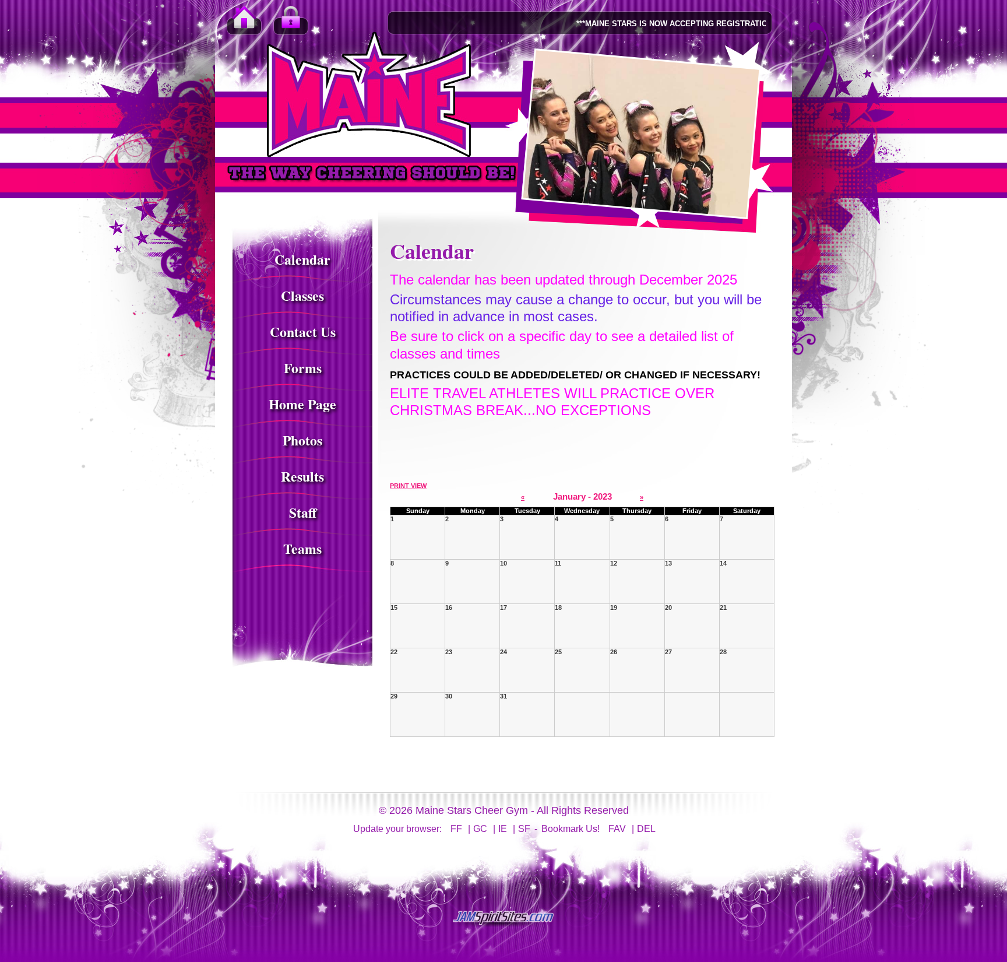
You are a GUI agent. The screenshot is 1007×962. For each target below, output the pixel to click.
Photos (302, 440)
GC (480, 829)
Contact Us (303, 332)
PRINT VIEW (408, 485)
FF (456, 829)
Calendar (302, 259)
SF (524, 829)
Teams (302, 549)
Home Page (302, 404)
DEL (646, 829)
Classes (302, 296)
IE (502, 829)
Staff (302, 512)
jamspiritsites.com (503, 918)
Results (302, 476)
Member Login (290, 23)
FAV (617, 829)
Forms (303, 368)
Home (244, 23)
